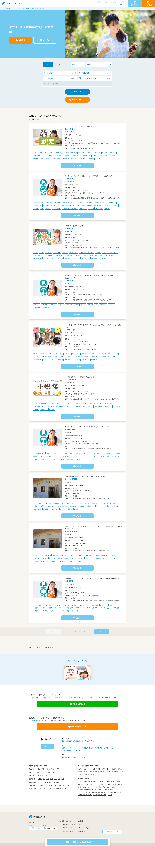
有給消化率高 (103, 155)
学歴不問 (35, 158)
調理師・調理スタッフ (93, 784)
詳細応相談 (74, 208)
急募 (42, 158)
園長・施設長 (82, 784)
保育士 (80, 782)
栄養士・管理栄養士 (106, 784)
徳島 (64, 785)
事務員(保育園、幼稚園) (100, 795)
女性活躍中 (66, 158)
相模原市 (114, 769)
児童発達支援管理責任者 (85, 789)
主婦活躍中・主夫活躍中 (62, 155)
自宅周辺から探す (79, 99)
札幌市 (80, 769)
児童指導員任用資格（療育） (107, 787)
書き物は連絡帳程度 (71, 153)
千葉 (46, 769)
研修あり (48, 158)
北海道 (40, 779)
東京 (34, 769)
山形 (59, 779)
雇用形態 (96, 73)
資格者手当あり (47, 205)
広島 (37, 785)
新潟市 (120, 769)
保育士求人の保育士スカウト (9, 8)
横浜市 (103, 769)
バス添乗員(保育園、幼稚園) (115, 792)
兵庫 (38, 772)
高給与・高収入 (112, 202)
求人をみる (77, 165)
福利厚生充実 (86, 155)
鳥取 (52, 785)
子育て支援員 (108, 782)
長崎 (50, 789)
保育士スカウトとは (102, 2)
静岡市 (80, 771)
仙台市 (85, 769)
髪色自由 (104, 153)
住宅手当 (43, 506)
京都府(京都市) (30, 8)
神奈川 (39, 769)
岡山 (41, 785)
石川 (46, 782)
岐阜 (41, 775)
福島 (47, 779)
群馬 (58, 769)
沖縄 (65, 789)
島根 (49, 785)
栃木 (54, 769)
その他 (110, 795)
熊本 (41, 789)
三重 (45, 775)
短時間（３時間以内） (80, 453)
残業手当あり (50, 155)
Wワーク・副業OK (46, 456)
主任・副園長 (116, 782)
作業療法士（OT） (110, 789)
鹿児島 (46, 789)
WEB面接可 (89, 202)
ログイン (46, 40)
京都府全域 (21, 8)
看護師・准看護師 (118, 784)
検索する (77, 91)
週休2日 (70, 509)
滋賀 (45, 772)
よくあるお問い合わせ (67, 831)
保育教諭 (94, 782)
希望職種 (61, 73)
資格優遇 (56, 205)
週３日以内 (36, 558)
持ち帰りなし (59, 153)
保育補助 (100, 782)
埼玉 (43, 769)
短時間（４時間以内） (39, 453)
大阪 (34, 772)
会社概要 (80, 821)
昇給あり (97, 153)
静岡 (38, 775)
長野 (42, 782)
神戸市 (111, 771)
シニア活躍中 (108, 403)
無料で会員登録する (78, 726)
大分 (54, 789)
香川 (60, 785)
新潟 (39, 782)
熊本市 (92, 774)
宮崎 (57, 789)
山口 (45, 785)
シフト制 (91, 208)
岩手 (55, 779)
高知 (67, 785)
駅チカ (41, 202)
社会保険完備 (56, 158)
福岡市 (87, 774)
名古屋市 (91, 771)
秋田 (63, 779)
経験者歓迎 (91, 158)
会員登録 (21, 40)
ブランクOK (42, 153)
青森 (51, 779)
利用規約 (80, 824)
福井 (57, 782)
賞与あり (73, 202)
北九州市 (81, 774)
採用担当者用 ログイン (112, 831)
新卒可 (35, 153)
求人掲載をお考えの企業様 (117, 2)
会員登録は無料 (33, 720)
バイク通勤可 (113, 155)
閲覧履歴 (121, 4)
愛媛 (56, 785)
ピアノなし (113, 153)
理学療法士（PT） (99, 789)
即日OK (106, 205)
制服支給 (73, 158)
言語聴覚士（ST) (83, 792)
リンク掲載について (66, 828)
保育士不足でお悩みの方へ (83, 842)
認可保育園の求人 (39, 8)
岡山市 (116, 771)
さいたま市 (92, 769)
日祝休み (98, 158)
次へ (101, 631)
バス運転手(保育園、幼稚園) (97, 792)
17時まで (105, 252)
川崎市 (108, 769)
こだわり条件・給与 (96, 78)
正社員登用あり (76, 155)
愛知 (34, 775)
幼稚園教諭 (87, 782)
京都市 (97, 771)
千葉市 (98, 769)
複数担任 (94, 155)
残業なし (51, 153)
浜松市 (85, 771)
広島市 (121, 771)
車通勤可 (90, 153)
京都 (41, 772)
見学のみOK (81, 158)
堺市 (106, 771)
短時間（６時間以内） (66, 453)
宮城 (44, 779)
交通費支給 (82, 153)
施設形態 (61, 78)
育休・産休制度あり (38, 155)
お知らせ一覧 (48, 746)
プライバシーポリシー (84, 828)
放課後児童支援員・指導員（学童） (88, 787)
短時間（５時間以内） (52, 453)
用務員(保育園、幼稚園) (85, 795)
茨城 (50, 769)
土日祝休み (36, 304)
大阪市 (102, 771)
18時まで (115, 353)
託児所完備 (42, 403)
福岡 (37, 789)
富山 (50, 782)
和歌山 (54, 772)
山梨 (54, 782)
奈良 (49, 772)
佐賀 (61, 789)
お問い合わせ (82, 831)
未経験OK (48, 202)
